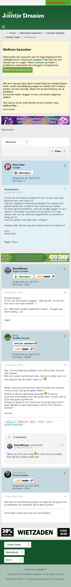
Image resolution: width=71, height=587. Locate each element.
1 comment (19, 437)
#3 (65, 365)
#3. (62, 445)
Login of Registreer (56, 3)
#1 (65, 189)
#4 (65, 496)
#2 (65, 292)
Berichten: (18, 180)
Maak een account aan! (17, 69)
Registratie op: (20, 178)
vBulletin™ (41, 569)
